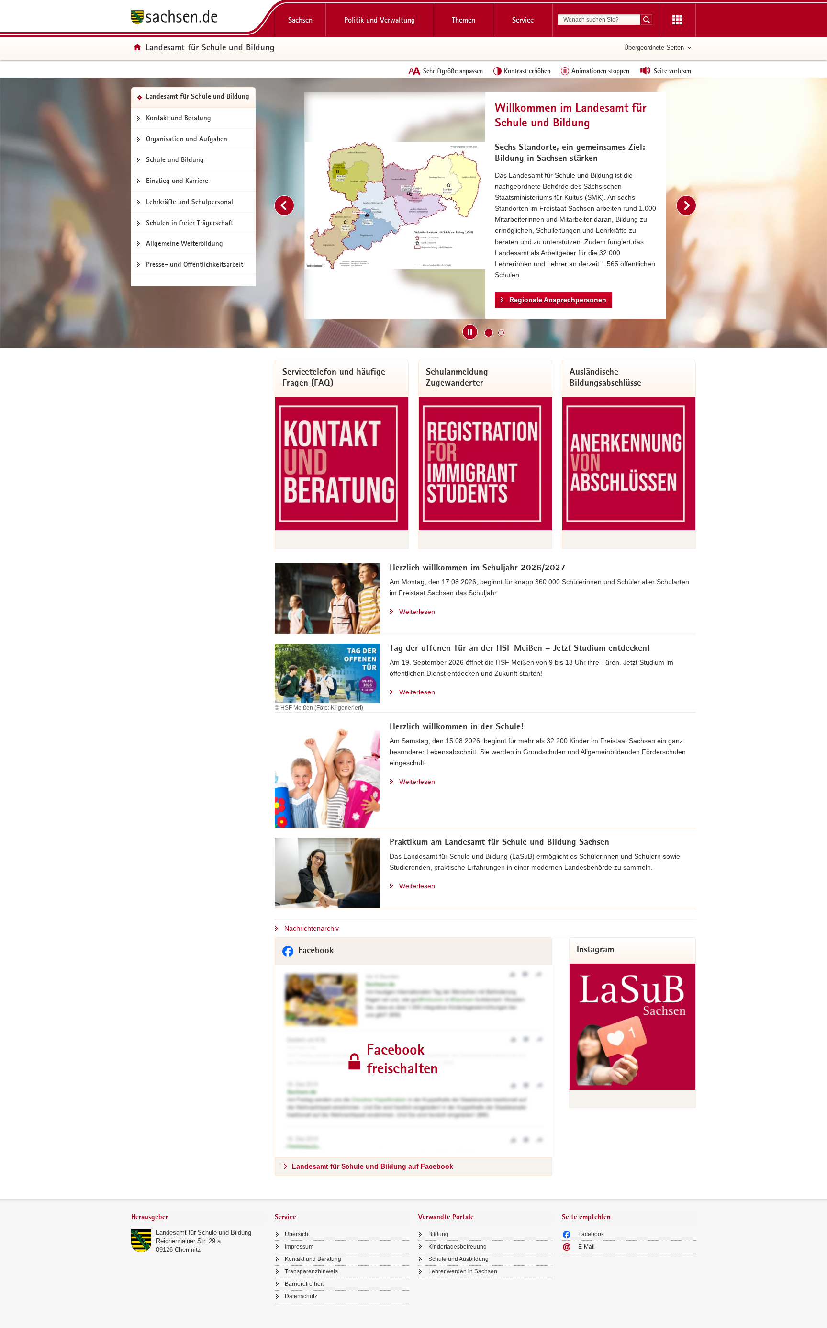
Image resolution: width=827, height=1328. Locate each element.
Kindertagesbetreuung (457, 1246)
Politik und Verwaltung (379, 19)
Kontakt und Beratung (178, 118)
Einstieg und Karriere (177, 180)
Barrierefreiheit (304, 1284)
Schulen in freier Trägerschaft (189, 222)
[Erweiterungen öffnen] (677, 20)
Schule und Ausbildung (458, 1259)
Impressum (299, 1246)
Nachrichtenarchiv (311, 928)
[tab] (198, 1218)
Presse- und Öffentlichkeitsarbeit (194, 264)
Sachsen (300, 19)
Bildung (438, 1234)
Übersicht (297, 1234)
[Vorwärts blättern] (686, 205)
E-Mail (586, 1246)
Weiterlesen (417, 611)
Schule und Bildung (175, 159)
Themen (463, 19)
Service (523, 19)
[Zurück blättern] (284, 205)
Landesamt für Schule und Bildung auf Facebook (372, 1166)
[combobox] (598, 19)
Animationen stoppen (600, 71)
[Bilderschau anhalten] (470, 332)
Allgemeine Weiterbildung (184, 243)
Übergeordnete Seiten (654, 47)
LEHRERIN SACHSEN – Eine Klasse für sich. (580, 268)
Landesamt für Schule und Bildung (203, 1232)
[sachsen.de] (198, 18)
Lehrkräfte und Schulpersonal (189, 201)
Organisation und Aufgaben (186, 139)
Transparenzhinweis (311, 1271)
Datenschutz (301, 1296)
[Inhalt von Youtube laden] (395, 205)
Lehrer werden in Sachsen (462, 1271)
